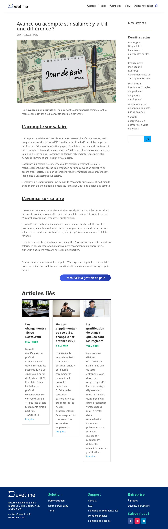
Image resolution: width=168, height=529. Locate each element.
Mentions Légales (97, 515)
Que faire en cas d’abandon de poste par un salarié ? (139, 108)
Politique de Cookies (99, 520)
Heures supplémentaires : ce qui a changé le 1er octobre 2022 (66, 333)
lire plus (29, 419)
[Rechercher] (147, 139)
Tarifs (102, 6)
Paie (35, 34)
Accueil (91, 6)
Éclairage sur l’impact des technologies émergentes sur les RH (138, 50)
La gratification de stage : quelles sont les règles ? (95, 333)
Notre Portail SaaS (58, 505)
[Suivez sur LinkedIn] (143, 521)
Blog (127, 6)
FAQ (90, 505)
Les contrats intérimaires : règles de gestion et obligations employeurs (139, 91)
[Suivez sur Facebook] (130, 521)
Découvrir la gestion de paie (85, 278)
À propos (115, 6)
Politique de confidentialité (103, 510)
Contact (92, 500)
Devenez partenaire (139, 505)
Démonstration (143, 6)
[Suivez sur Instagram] (137, 521)
